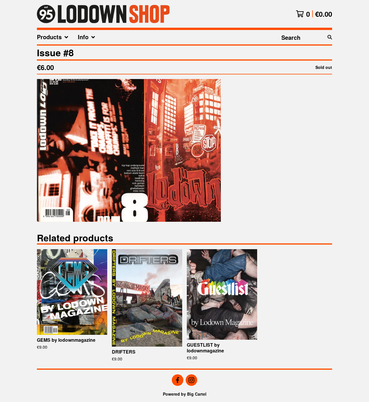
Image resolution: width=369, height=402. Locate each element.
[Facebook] (177, 380)
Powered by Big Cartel (184, 394)
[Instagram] (191, 380)
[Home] (103, 14)
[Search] (329, 37)
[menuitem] (53, 37)
